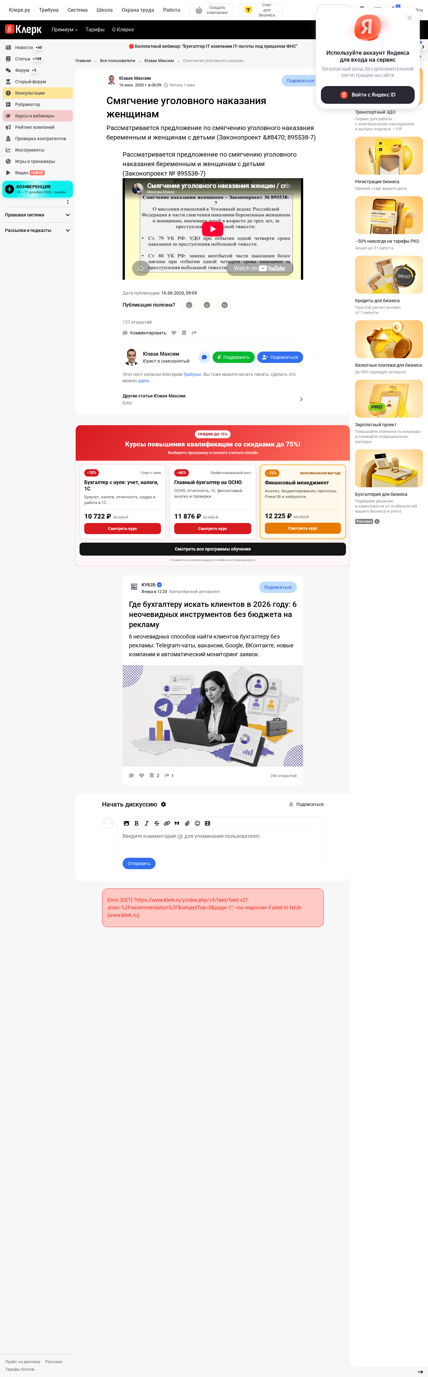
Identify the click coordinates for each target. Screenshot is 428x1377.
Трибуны (192, 374)
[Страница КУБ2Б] (134, 587)
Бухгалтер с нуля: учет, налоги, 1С (121, 485)
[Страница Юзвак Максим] (111, 80)
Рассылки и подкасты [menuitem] (28, 230)
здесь (144, 380)
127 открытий (137, 322)
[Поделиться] (194, 332)
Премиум (62, 30)
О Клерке (123, 30)
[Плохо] (224, 305)
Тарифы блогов (19, 1369)
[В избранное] (184, 332)
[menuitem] (38, 47)
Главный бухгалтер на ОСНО (208, 482)
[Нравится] (173, 332)
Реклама (53, 1361)
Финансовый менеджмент (297, 483)
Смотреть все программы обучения (213, 548)
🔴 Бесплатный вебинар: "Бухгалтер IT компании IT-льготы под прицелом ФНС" (213, 46)
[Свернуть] (420, 1371)
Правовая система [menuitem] (24, 214)
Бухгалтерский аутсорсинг (194, 591)
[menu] (40, 120)
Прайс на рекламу (22, 1361)
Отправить (139, 863)
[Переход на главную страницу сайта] (23, 29)
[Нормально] (207, 305)
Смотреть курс (122, 528)
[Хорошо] (189, 305)
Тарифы (95, 30)
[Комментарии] (131, 775)
